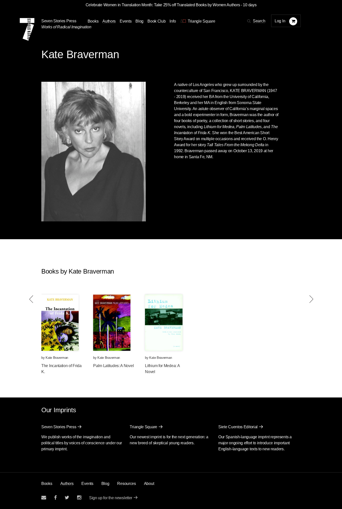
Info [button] (172, 21)
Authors (109, 21)
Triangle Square (143, 427)
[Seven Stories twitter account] (67, 497)
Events (125, 21)
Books (46, 483)
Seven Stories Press (58, 21)
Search (259, 21)
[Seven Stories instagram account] (79, 497)
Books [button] (93, 21)
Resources (126, 483)
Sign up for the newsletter (110, 498)
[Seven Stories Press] (27, 29)
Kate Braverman (57, 358)
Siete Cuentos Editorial (238, 427)
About (149, 483)
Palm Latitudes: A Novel (113, 366)
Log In (280, 21)
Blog (139, 21)
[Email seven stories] (43, 497)
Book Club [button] (156, 21)
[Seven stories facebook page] (55, 497)
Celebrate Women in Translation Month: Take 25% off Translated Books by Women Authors (163, 5)
